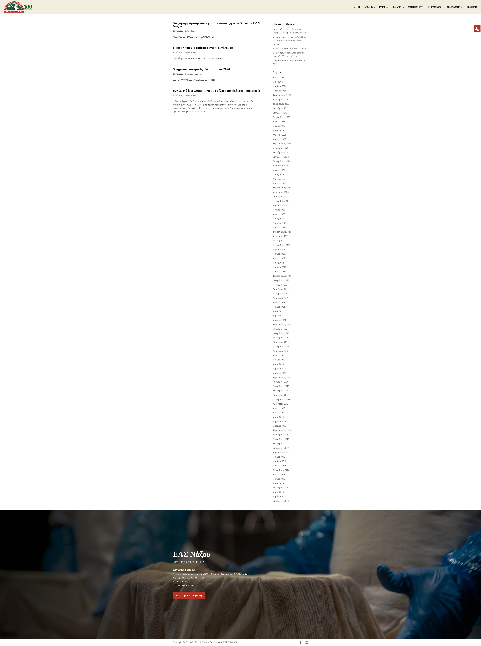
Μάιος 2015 (278, 492)
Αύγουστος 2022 (280, 249)
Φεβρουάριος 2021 (282, 324)
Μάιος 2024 (278, 174)
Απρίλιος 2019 (279, 421)
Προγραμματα (434, 7)
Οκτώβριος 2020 (281, 342)
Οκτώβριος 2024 (281, 156)
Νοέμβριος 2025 (280, 108)
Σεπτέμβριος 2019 (281, 399)
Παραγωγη (397, 7)
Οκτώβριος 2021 (281, 289)
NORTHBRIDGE (230, 642)
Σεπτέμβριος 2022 (281, 245)
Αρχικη (357, 7)
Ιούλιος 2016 (279, 478)
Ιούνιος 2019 (279, 412)
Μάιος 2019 (278, 417)
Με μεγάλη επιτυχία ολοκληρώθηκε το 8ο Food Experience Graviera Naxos (290, 40)
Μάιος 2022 (278, 262)
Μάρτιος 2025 (279, 139)
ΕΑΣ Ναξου (368, 7)
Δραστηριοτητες (415, 7)
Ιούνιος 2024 (279, 170)
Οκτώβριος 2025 (281, 112)
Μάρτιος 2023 (279, 227)
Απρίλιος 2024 (279, 179)
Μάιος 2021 (278, 311)
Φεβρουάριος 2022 (282, 276)
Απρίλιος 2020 (279, 368)
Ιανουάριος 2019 (280, 434)
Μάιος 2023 (278, 218)
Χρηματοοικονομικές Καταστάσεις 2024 (201, 69)
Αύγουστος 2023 (280, 205)
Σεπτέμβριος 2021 (281, 293)
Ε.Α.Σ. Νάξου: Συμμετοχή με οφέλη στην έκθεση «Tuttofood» (217, 90)
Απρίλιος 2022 (279, 267)
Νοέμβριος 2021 (280, 284)
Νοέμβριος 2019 (280, 390)
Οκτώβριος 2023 (281, 196)
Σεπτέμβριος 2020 (281, 346)
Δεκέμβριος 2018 (281, 439)
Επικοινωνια (471, 7)
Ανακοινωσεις (453, 7)
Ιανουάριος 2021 (280, 329)
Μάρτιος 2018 (279, 465)
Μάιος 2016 (278, 483)
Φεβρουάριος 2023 (282, 231)
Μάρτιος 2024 (279, 183)
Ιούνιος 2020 (279, 359)
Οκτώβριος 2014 (281, 501)
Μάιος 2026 (278, 81)
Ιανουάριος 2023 (280, 236)
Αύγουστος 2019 (280, 403)
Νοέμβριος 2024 (280, 152)
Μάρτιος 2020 (279, 373)
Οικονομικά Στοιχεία (193, 74)
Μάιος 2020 (278, 364)
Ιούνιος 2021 (279, 306)
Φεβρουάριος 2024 (282, 187)
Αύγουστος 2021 (280, 298)
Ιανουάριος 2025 (280, 148)
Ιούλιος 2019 (279, 408)
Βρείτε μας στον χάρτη (189, 595)
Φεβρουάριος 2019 (282, 430)
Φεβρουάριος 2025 (282, 143)
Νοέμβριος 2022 (280, 240)
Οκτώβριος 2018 (281, 448)
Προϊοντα (383, 7)
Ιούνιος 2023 (279, 214)
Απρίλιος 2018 (279, 461)
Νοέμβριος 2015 (280, 487)
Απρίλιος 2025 (279, 134)
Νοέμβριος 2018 (280, 443)
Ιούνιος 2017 (279, 474)
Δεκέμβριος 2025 (281, 103)
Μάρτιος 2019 (279, 425)
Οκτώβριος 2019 (281, 395)
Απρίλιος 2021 (279, 315)
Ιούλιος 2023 (279, 209)
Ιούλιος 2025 (279, 121)
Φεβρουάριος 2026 (282, 95)
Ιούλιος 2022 (279, 253)
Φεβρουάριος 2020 (282, 377)
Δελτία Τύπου (191, 31)
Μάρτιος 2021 (279, 320)
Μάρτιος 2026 (279, 90)
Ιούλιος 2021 (279, 302)
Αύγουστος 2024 (280, 165)
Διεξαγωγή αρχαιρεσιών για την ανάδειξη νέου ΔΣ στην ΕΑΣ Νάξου (216, 24)
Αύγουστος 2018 (280, 452)
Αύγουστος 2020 (280, 351)
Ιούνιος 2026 (279, 77)
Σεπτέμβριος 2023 (281, 201)
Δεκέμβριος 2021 (281, 280)
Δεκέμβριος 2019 (281, 386)
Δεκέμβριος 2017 (281, 470)
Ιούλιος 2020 (279, 355)
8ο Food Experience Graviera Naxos (289, 48)
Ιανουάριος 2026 (280, 99)
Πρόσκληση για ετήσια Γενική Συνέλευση (203, 47)
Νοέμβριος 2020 (280, 337)
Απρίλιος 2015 (279, 496)
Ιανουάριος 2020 (280, 381)
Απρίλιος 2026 (279, 86)
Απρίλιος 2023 (279, 223)
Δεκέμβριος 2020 (281, 333)
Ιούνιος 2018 (279, 456)
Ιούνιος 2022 (279, 258)
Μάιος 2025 (278, 130)
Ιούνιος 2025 (279, 126)
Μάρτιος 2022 (279, 271)
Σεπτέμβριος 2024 (281, 161)
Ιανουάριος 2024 (280, 192)
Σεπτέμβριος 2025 (281, 117)
